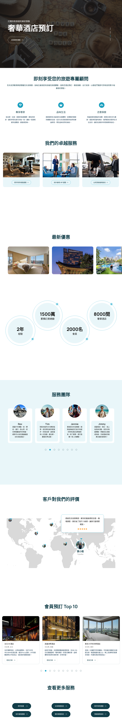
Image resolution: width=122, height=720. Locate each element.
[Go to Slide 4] (59, 449)
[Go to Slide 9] (76, 671)
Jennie (53, 424)
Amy (108, 424)
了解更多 (32, 48)
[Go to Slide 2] (50, 449)
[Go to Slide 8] (76, 449)
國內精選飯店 (108, 182)
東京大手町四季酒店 (61, 644)
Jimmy (81, 424)
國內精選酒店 (59, 714)
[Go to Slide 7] (72, 449)
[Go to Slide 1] (45, 449)
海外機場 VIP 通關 (29, 182)
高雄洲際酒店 (19, 644)
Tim (26, 424)
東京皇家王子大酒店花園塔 (104, 644)
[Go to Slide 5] (63, 449)
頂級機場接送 (98, 714)
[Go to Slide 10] (80, 671)
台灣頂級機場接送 (69, 182)
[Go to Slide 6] (67, 449)
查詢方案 (19, 660)
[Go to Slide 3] (54, 449)
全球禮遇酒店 (59, 706)
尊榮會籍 (20, 706)
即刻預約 (14, 48)
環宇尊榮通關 (98, 706)
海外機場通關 (20, 714)
